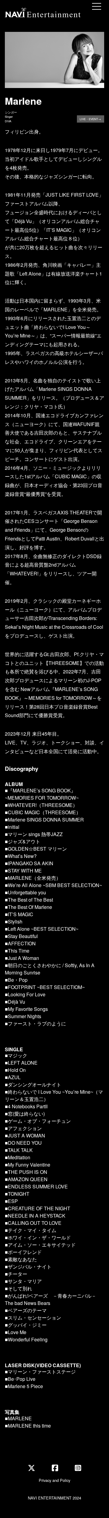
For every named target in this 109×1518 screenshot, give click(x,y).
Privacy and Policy (54, 1480)
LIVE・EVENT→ (90, 119)
